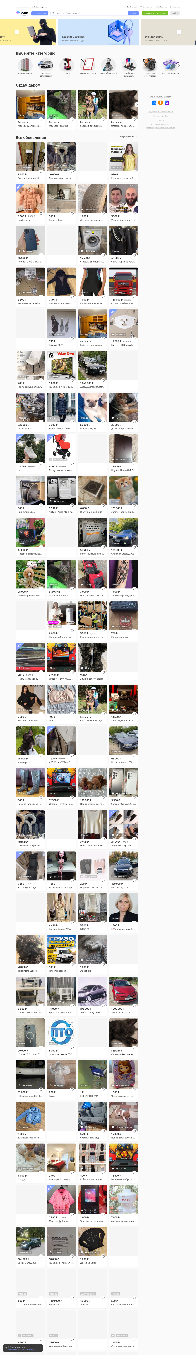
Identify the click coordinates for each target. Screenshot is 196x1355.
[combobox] (89, 13)
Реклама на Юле (160, 116)
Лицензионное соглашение (160, 111)
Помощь (160, 120)
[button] (41, 119)
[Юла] (22, 12)
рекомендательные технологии (160, 127)
